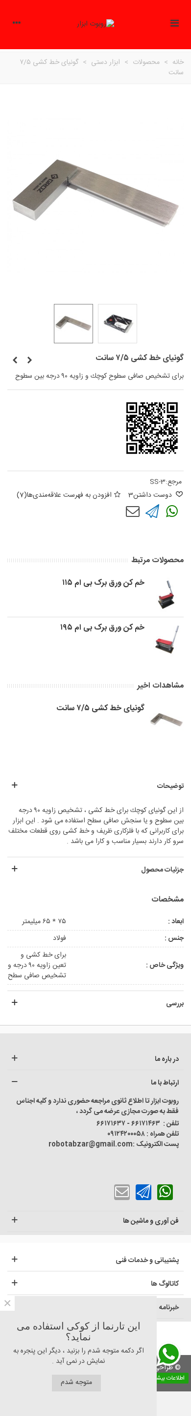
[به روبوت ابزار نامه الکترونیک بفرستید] (133, 511)
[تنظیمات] (16, 24)
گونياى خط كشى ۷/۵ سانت (100, 709)
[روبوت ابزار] (95, 24)
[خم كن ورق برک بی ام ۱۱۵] (166, 594)
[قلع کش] (14, 361)
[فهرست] (174, 24)
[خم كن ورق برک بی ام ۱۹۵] (166, 639)
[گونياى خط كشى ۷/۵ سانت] (166, 720)
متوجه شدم (76, 1382)
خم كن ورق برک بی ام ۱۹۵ (102, 628)
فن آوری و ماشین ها (151, 1221)
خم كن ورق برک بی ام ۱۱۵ (103, 583)
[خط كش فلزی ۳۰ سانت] (29, 361)
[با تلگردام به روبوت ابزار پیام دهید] (152, 511)
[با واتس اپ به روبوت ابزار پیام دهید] (172, 511)
